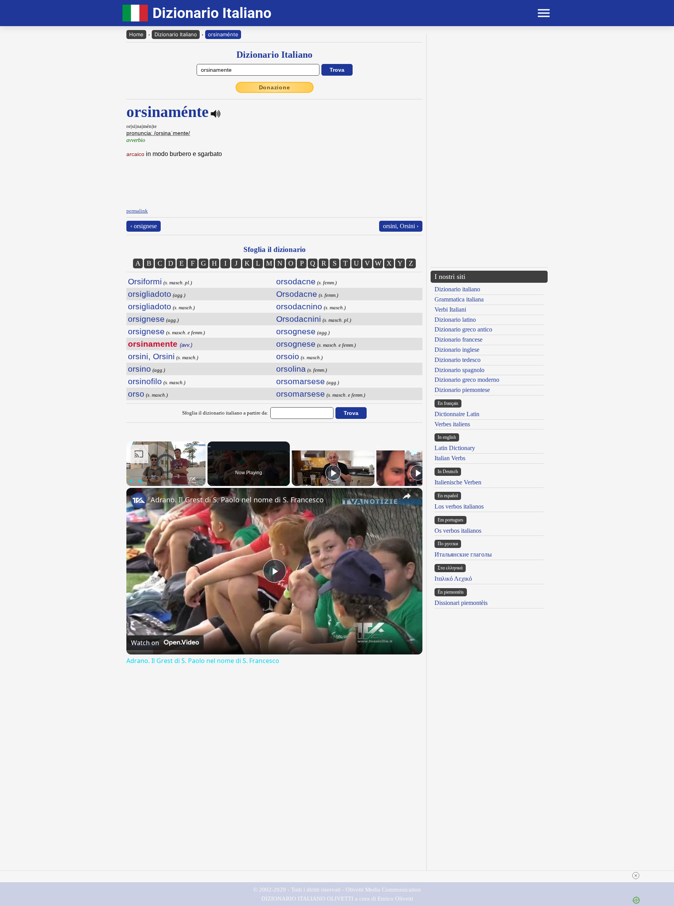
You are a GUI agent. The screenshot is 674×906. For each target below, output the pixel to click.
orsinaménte (223, 34)
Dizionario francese (458, 339)
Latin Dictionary (455, 448)
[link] (139, 500)
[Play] (131, 481)
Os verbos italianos (458, 530)
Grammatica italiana (459, 299)
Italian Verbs (450, 458)
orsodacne (296, 281)
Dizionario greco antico (463, 329)
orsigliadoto (149, 293)
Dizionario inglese (457, 349)
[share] (407, 496)
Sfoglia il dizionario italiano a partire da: (225, 413)
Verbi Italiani (450, 309)
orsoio (287, 356)
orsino (139, 368)
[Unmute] (140, 481)
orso (136, 393)
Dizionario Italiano (175, 34)
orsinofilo (145, 381)
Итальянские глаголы (463, 554)
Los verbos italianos (459, 506)
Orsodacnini (298, 318)
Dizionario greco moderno (467, 379)
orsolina (291, 368)
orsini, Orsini (151, 356)
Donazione (274, 87)
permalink (137, 211)
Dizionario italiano (457, 289)
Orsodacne (296, 293)
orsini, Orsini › (401, 226)
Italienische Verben (458, 482)
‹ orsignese (143, 226)
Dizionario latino (455, 319)
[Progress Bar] (166, 476)
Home (136, 34)
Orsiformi (145, 281)
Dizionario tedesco (458, 359)
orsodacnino (299, 306)
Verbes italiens (452, 424)
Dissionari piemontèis (461, 602)
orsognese (296, 331)
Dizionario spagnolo (459, 370)
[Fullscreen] (201, 481)
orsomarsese (300, 381)
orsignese (146, 318)
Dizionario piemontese (462, 390)
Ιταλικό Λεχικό (453, 578)
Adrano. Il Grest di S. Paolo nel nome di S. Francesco (237, 499)
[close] (340, 875)
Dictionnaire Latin (457, 414)
